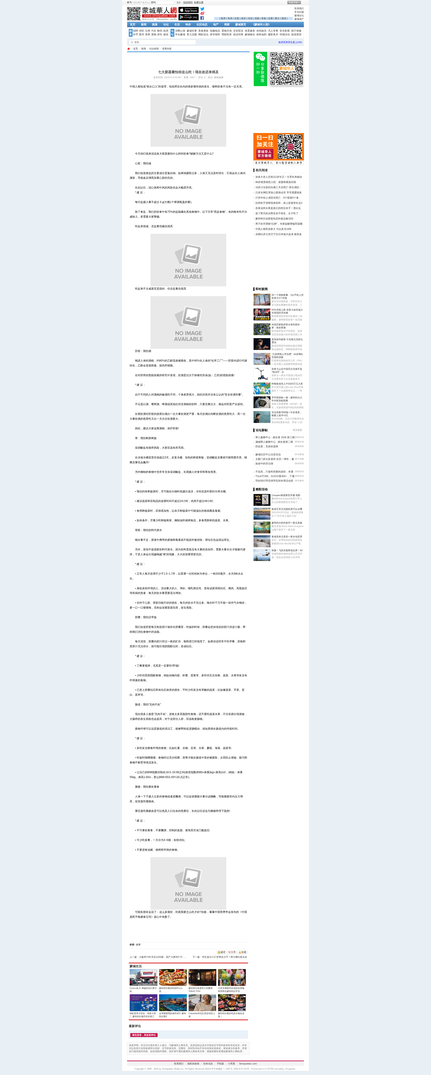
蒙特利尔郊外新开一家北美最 (287, 522)
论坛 (166, 24)
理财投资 (227, 34)
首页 (132, 24)
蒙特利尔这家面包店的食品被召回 (274, 218)
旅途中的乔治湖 (264, 463)
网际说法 (203, 34)
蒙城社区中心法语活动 (268, 454)
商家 (227, 24)
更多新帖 (297, 430)
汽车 (153, 30)
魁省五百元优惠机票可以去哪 (287, 509)
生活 (177, 24)
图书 (141, 34)
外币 (135, 34)
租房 (223, 18)
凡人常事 (273, 30)
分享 (233, 952)
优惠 (257, 18)
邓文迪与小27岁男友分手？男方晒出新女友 (224, 957)
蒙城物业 (250, 34)
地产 (216, 24)
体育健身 (250, 30)
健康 (138, 944)
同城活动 (285, 34)
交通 (270, 18)
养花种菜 (299, 446)
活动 (250, 18)
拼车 (159, 34)
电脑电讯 (215, 30)
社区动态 (202, 24)
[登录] (178, 2)
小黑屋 (231, 1063)
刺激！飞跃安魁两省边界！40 (287, 550)
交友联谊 (238, 30)
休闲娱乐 (261, 30)
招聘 (135, 30)
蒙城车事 (192, 30)
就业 (243, 18)
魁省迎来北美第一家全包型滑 (287, 536)
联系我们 (299, 8)
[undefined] (202, 9)
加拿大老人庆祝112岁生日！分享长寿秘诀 (278, 176)
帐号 (129, 2)
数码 (159, 30)
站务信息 (208, 1063)
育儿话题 (192, 34)
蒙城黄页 (240, 24)
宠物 (153, 34)
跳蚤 (155, 24)
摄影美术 (273, 34)
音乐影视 (285, 30)
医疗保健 (296, 30)
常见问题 (299, 12)
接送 (283, 18)
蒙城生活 (136, 966)
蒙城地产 (299, 19)
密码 (153, 2)
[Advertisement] (253, 12)
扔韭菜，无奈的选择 (266, 446)
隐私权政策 (193, 1063)
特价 (188, 24)
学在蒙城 (180, 34)
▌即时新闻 (260, 289)
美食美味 (203, 30)
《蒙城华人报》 (261, 24)
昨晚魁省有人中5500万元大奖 (287, 383)
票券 (147, 34)
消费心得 (180, 30)
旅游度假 (296, 34)
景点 (277, 18)
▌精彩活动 (260, 489)
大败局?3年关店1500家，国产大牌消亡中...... (163, 957)
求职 (141, 30)
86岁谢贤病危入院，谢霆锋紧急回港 (275, 182)
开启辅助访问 (303, 2)
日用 (147, 30)
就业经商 (238, 34)
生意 (236, 18)
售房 (230, 18)
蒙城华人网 (128, 48)
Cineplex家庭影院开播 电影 (286, 495)
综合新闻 (154, 48)
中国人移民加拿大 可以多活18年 (273, 229)
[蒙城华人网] (152, 19)
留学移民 (215, 34)
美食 (263, 18)
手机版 (220, 1063)
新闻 (143, 24)
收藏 (243, 952)
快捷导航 (293, 2)
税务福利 (261, 34)
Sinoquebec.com (248, 1063)
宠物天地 (227, 30)
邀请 (223, 952)
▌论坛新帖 (260, 430)
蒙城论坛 (299, 15)
